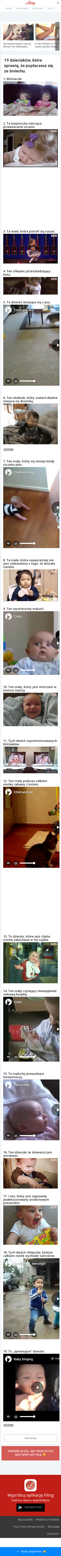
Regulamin (25, 1519)
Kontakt (53, 1533)
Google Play (33, 1507)
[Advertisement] (30, 195)
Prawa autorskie (47, 1519)
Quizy (51, 8)
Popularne (22, 8)
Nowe (9, 8)
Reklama (53, 1526)
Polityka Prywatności (29, 1526)
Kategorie (37, 8)
